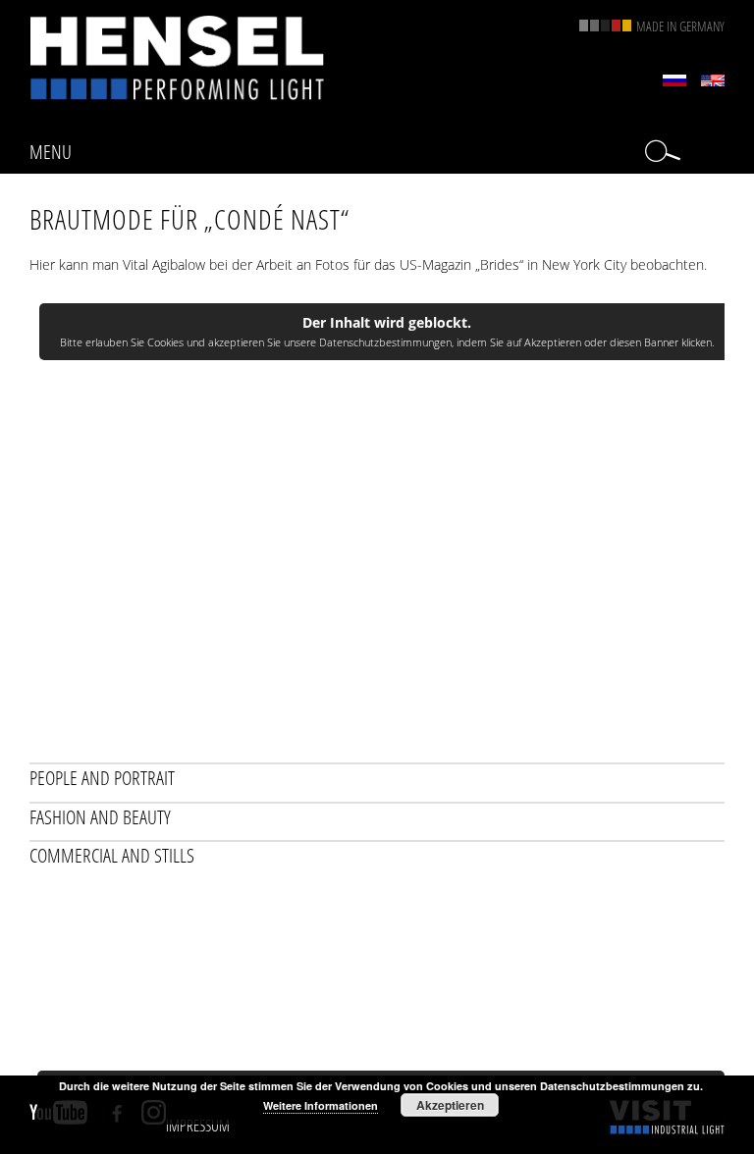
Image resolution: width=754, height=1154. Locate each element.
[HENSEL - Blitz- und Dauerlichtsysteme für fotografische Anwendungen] (176, 57)
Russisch (674, 80)
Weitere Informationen (320, 1105)
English (713, 80)
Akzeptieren (450, 1105)
